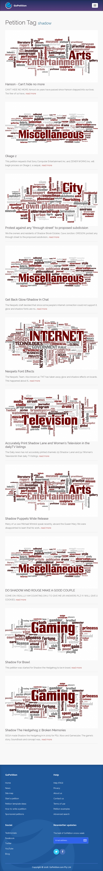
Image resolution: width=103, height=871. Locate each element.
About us (58, 793)
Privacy (57, 788)
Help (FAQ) (58, 783)
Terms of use (59, 804)
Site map (9, 793)
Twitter (8, 843)
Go (85, 840)
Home (8, 783)
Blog (7, 854)
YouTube (9, 848)
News (7, 788)
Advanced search (62, 814)
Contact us (59, 798)
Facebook (9, 838)
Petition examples (62, 809)
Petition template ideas (15, 804)
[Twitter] (56, 852)
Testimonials (11, 833)
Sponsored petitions (14, 814)
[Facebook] (62, 852)
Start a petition (12, 798)
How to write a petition (15, 809)
